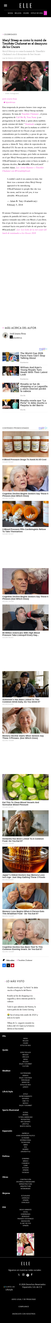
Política (5, 1156)
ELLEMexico (19, 1275)
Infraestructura (25, 1184)
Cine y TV (25, 1101)
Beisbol (25, 1115)
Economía (25, 1138)
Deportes (25, 1099)
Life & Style (7, 1091)
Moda (10, 13)
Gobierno (25, 1159)
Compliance (23, 1306)
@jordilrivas (10, 102)
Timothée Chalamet (30, 113)
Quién (5, 1050)
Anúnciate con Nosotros (23, 1314)
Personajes (25, 1080)
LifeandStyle (25, 1152)
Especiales (26, 1202)
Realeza (25, 1055)
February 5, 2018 (15, 204)
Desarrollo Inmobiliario (25, 1182)
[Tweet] (8, 965)
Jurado (25, 1087)
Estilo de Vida (25, 1085)
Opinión (25, 1170)
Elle (4, 1036)
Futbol (25, 1112)
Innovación (25, 1221)
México (25, 1161)
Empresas (25, 1133)
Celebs (26, 13)
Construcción (25, 1179)
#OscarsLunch (22, 195)
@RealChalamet (14, 188)
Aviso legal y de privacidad (24, 1299)
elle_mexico (25, 1274)
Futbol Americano (25, 1117)
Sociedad (25, 1172)
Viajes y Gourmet (25, 1064)
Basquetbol (25, 1119)
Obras (25, 1145)
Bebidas (25, 1076)
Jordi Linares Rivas (9, 99)
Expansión (7, 1131)
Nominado (29, 124)
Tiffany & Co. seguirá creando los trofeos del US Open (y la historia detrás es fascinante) (20, 1026)
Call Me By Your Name (26, 117)
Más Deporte (25, 1122)
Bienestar (25, 1082)
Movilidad (25, 1216)
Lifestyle (25, 1124)
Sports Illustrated (10, 1110)
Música (25, 1103)
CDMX (25, 1165)
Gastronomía (25, 1073)
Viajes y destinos (25, 1078)
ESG (25, 1147)
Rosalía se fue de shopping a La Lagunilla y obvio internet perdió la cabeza (21, 999)
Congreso (25, 1163)
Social (25, 1212)
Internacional (25, 1140)
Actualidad (25, 1196)
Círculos (25, 1057)
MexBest (6, 1070)
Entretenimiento (25, 1096)
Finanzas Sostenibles (25, 1219)
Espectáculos (25, 1052)
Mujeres (26, 1149)
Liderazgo (25, 1198)
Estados (25, 1168)
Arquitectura (25, 1186)
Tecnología (25, 1142)
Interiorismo (25, 1189)
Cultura (25, 1066)
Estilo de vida (37, 13)
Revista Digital (25, 1126)
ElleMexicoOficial (33, 1274)
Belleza (18, 13)
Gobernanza (25, 1214)
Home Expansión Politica (25, 1136)
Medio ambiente (25, 1210)
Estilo (25, 1094)
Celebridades (10, 34)
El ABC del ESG (25, 1223)
